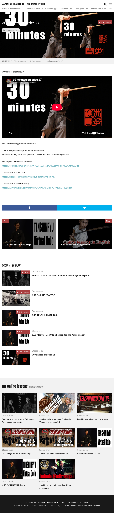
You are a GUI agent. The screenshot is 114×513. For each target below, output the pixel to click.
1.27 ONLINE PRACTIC (43, 295)
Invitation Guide (98, 8)
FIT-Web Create (68, 505)
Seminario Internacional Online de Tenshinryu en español (61, 275)
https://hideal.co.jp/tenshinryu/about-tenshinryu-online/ (28, 176)
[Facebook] (29, 208)
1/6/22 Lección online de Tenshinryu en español (55, 486)
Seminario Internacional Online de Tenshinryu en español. (55, 420)
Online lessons (11, 30)
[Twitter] (84, 208)
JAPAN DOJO (66, 8)
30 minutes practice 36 (43, 354)
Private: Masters (20, 61)
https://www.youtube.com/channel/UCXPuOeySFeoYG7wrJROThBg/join (37, 187)
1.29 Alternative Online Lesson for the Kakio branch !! (59, 334)
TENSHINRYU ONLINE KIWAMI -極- (40, 8)
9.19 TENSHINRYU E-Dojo (45, 315)
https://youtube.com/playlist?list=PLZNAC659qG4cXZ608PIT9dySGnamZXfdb (40, 165)
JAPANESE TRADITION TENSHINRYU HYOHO (23, 4)
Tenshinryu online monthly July (53, 453)
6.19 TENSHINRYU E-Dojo (89, 453)
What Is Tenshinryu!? (11, 8)
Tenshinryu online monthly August (92, 419)
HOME (7, 61)
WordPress (94, 505)
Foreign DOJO (81, 8)
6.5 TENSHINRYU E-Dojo (13, 485)
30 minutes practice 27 (54, 61)
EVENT (26, 272)
